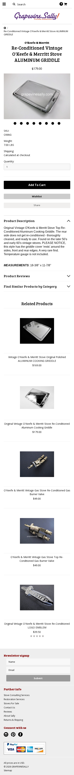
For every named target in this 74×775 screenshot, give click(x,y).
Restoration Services (14, 699)
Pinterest (13, 735)
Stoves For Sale (11, 703)
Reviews (8, 711)
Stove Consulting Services (16, 695)
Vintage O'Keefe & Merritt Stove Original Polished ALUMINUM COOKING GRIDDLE (37, 359)
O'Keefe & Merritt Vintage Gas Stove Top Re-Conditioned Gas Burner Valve (37, 558)
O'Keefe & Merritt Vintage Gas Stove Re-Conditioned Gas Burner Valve (37, 492)
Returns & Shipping (13, 719)
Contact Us (9, 707)
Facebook (21, 735)
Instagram (6, 735)
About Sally (9, 715)
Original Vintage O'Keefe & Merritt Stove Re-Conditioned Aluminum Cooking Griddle (37, 425)
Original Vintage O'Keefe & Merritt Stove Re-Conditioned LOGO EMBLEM (37, 625)
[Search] (14, 4)
